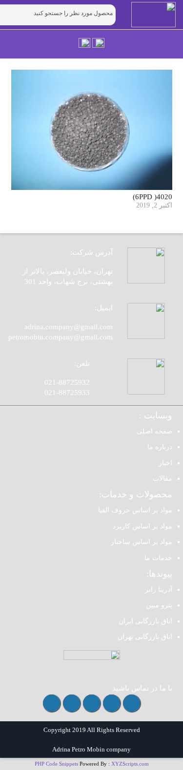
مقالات (162, 478)
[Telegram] (111, 703)
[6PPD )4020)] (91, 130)
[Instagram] (131, 703)
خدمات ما (158, 558)
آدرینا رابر (158, 589)
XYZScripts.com (130, 764)
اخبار (165, 463)
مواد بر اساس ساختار (141, 541)
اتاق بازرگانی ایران (145, 621)
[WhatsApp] (91, 703)
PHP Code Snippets (56, 764)
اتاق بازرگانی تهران (145, 636)
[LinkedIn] (51, 703)
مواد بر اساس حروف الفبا (135, 510)
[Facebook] (71, 703)
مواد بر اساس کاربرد (142, 526)
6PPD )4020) (152, 197)
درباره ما (159, 447)
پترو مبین (159, 605)
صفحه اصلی (154, 431)
